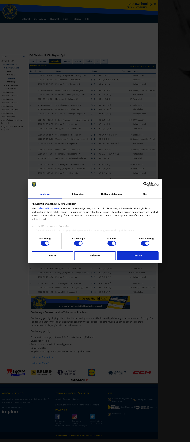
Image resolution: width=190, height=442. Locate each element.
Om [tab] (145, 194)
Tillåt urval (95, 255)
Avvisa (52, 255)
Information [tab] (78, 194)
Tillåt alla (137, 255)
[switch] (78, 243)
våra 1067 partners (49, 208)
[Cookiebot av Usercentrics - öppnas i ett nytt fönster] (146, 184)
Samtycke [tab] (45, 194)
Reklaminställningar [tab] (111, 194)
